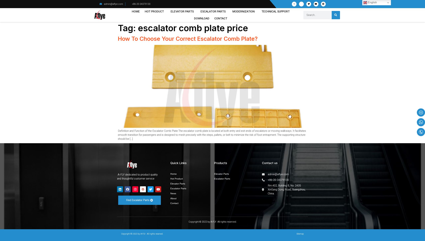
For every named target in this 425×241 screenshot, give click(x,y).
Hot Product (154, 11)
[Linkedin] (120, 189)
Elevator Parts (182, 11)
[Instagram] (135, 189)
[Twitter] (308, 4)
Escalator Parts (213, 11)
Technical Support (275, 11)
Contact (220, 18)
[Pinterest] (323, 4)
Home (136, 11)
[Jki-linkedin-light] (301, 4)
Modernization (243, 11)
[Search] (336, 15)
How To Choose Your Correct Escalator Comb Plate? (188, 38)
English (372, 2)
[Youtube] (316, 4)
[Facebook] (128, 189)
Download (201, 18)
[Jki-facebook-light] (294, 4)
